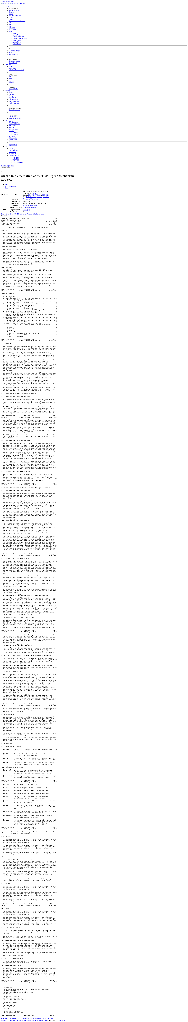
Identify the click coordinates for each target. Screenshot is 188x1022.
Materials (11, 94)
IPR (18, 214)
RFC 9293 (34, 193)
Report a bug (13, 145)
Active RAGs (17, 42)
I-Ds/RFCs (16, 132)
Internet (11, 14)
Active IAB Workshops (20, 38)
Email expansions (10, 186)
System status (13, 139)
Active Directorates (18, 37)
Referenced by (31, 214)
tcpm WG (46, 197)
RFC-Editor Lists (18, 162)
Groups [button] (7, 7)
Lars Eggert (26, 210)
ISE (10, 80)
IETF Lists (16, 157)
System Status (42, 1020)
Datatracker (22, 3)
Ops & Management (15, 15)
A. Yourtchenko (33, 199)
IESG (10, 22)
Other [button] (6, 120)
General (11, 12)
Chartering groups (14, 50)
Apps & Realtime (14, 10)
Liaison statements (14, 124)
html (26, 205)
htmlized (31, 205)
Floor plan (12, 96)
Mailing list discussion (30, 207)
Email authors (5, 214)
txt (24, 205)
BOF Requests (13, 54)
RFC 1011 (45, 195)
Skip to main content (7, 1)
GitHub (58, 1020)
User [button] (6, 146)
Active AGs (16, 33)
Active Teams (17, 44)
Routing (11, 17)
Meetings (15, 134)
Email (63, 1020)
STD (10, 89)
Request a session (14, 101)
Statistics (11, 131)
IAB (10, 24)
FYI (16, 89)
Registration (12, 98)
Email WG (13, 214)
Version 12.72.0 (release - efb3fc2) (27, 1020)
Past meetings (13, 117)
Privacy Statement (47, 1018)
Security (11, 19)
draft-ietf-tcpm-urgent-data (34, 197)
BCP (13, 89)
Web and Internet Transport (17, 21)
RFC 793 (31, 195)
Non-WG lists (13, 63)
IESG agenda (13, 125)
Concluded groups (14, 61)
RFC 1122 (38, 195)
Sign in (11, 148)
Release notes (13, 138)
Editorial (11, 82)
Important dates (13, 99)
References (23, 214)
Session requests (14, 103)
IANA (39, 1018)
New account (13, 153)
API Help (12, 136)
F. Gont (25, 199)
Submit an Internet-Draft (16, 70)
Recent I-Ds (12, 68)
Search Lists (40, 214)
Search (11, 66)
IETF (2, 1018)
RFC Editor (12, 29)
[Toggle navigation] (1, 171)
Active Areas (17, 35)
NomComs (12, 127)
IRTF (10, 26)
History (7, 188)
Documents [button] (8, 64)
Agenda (11, 92)
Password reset (13, 150)
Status (6, 184)
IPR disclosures (13, 122)
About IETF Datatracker (8, 1020)
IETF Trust (25, 1018)
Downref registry (14, 129)
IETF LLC (12, 28)
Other (10, 31)
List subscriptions (14, 155)
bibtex (35, 205)
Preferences (12, 152)
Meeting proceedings (15, 118)
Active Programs (18, 40)
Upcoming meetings (15, 110)
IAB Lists (16, 160)
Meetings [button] (7, 90)
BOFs (10, 52)
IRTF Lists (16, 159)
